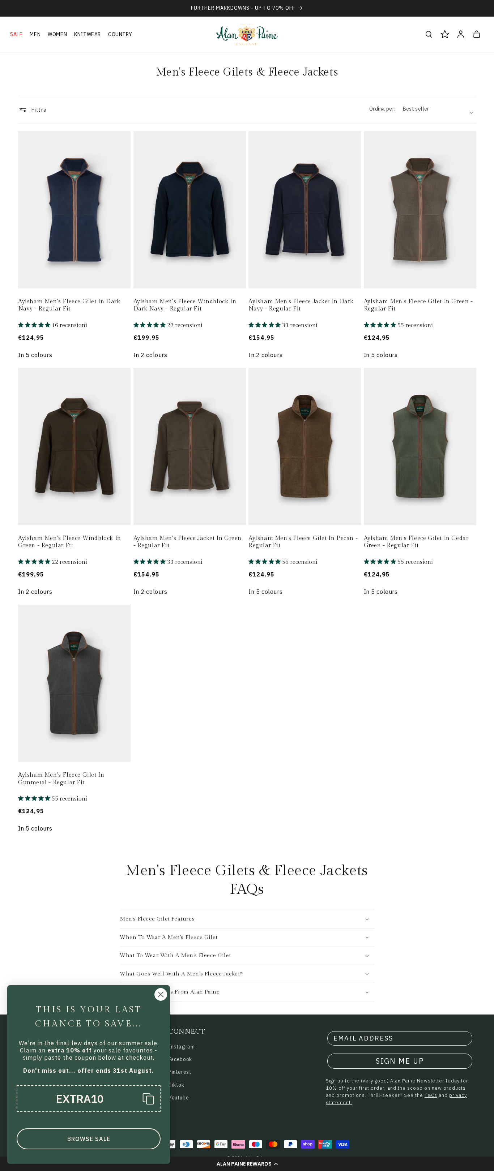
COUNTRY (120, 34)
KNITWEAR (87, 34)
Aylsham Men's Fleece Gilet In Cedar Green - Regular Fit (416, 542)
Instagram (182, 1046)
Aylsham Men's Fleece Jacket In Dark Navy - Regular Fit (301, 305)
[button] (247, 1164)
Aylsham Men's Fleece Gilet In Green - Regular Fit (418, 305)
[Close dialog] (160, 994)
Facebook (180, 1059)
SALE (16, 34)
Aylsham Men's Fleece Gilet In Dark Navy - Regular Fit (69, 305)
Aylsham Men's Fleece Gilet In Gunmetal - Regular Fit (61, 779)
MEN (35, 34)
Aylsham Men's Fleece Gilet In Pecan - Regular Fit (303, 542)
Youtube (179, 1097)
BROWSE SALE (88, 1138)
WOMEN (57, 34)
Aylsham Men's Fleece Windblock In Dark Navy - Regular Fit (185, 305)
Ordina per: (382, 109)
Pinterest (180, 1072)
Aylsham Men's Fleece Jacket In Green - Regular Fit (187, 542)
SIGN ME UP (400, 1061)
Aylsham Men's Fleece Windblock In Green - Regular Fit (69, 542)
